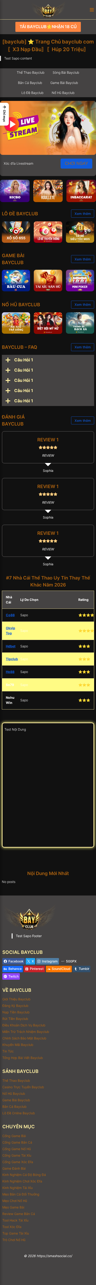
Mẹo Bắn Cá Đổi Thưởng (20, 1194)
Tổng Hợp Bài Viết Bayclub (22, 1058)
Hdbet (10, 646)
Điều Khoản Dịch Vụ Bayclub (23, 1025)
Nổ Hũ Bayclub (13, 1093)
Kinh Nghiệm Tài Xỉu (17, 1188)
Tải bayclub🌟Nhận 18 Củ (48, 26)
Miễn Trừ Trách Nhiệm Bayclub (25, 1032)
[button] (4, 114)
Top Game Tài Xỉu (15, 1233)
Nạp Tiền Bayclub (16, 1012)
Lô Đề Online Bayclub (18, 1113)
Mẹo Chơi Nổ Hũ (14, 1201)
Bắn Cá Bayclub (14, 1107)
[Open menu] (91, 9)
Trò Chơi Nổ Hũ (13, 1240)
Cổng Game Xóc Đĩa (17, 1162)
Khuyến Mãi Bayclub (17, 1045)
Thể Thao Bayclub (16, 1080)
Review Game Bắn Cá (18, 1214)
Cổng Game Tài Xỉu (16, 1155)
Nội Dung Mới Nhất (48, 873)
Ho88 (10, 672)
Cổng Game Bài (14, 1136)
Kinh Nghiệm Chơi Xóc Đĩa (22, 1181)
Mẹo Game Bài (13, 1207)
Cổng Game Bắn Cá (17, 1142)
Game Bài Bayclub (16, 1100)
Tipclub (12, 659)
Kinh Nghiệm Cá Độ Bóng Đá (24, 1175)
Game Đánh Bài (14, 1168)
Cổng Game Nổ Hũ (16, 1149)
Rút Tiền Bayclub (15, 1019)
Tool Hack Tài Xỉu (15, 1220)
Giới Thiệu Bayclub (16, 999)
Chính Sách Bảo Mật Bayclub (24, 1038)
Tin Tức (8, 1051)
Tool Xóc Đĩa (11, 1227)
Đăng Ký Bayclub (15, 1006)
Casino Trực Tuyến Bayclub (23, 1087)
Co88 (10, 615)
